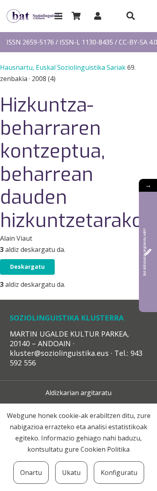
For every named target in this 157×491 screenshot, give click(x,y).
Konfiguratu (119, 472)
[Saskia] (76, 16)
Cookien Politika (105, 449)
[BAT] (34, 16)
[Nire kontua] (97, 15)
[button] (58, 16)
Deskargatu (27, 266)
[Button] (130, 16)
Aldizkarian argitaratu (78, 392)
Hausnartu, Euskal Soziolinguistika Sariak (63, 67)
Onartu (31, 472)
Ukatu (71, 472)
